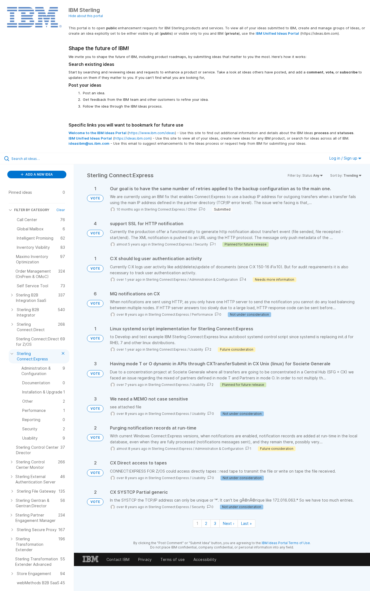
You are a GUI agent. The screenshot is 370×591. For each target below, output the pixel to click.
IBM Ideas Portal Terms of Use (286, 543)
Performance (202, 314)
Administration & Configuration (213, 279)
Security (201, 244)
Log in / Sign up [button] (343, 158)
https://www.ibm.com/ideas (152, 133)
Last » (246, 523)
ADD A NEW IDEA (39, 174)
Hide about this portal (86, 16)
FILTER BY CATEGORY (31, 210)
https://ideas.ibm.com (132, 138)
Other (192, 209)
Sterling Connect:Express (164, 209)
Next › (228, 523)
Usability (196, 349)
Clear (60, 210)
